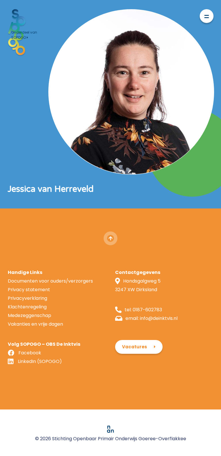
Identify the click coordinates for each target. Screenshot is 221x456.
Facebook (29, 352)
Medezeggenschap (29, 315)
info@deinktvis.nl (159, 318)
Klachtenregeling (27, 307)
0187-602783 (147, 309)
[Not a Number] (110, 429)
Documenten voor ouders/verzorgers (50, 281)
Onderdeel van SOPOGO (24, 35)
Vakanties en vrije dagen (35, 324)
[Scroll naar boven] (110, 238)
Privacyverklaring (27, 298)
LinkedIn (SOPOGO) (40, 361)
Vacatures (134, 347)
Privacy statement (29, 289)
